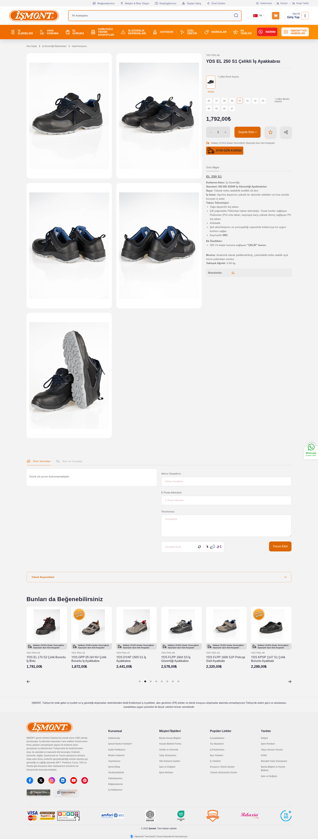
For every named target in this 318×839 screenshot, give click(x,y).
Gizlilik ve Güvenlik (168, 749)
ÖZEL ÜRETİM (192, 32)
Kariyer (284, 3)
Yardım (266, 731)
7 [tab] (173, 681)
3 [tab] (151, 681)
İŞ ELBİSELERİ (25, 32)
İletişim (264, 738)
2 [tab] (145, 681)
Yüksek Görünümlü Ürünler (223, 772)
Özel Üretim (218, 3)
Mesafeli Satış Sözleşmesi (274, 761)
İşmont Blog (114, 767)
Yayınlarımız (114, 761)
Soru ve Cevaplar (71, 461)
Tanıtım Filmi (40, 792)
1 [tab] (140, 681)
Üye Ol (296, 14)
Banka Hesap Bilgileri (170, 738)
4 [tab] (156, 681)
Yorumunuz (167, 511)
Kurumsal (115, 731)
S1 (233, 272)
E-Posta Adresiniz (171, 492)
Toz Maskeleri (217, 744)
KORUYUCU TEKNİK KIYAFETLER (106, 32)
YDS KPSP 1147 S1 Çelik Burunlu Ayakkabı (268, 659)
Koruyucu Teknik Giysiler (222, 767)
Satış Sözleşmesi (167, 755)
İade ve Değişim (167, 767)
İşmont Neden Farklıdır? (120, 744)
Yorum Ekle (280, 546)
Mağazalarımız (106, 3)
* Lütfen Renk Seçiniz (228, 77)
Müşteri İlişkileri (170, 731)
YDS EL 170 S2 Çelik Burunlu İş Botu (46, 659)
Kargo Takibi (302, 3)
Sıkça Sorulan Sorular (272, 749)
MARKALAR (219, 31)
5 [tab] (162, 681)
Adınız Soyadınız (171, 473)
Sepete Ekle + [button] (247, 132)
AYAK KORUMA (53, 32)
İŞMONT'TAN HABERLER (299, 32)
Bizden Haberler (116, 755)
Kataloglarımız (168, 3)
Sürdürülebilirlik (116, 772)
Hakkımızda (266, 3)
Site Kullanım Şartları (169, 761)
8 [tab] (178, 681)
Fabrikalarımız (115, 778)
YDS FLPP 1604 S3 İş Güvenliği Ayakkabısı (175, 659)
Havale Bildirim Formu (170, 744)
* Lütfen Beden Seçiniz (282, 100)
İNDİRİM (270, 31)
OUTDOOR (166, 31)
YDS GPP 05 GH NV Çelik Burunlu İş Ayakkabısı (88, 659)
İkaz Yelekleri (216, 755)
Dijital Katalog (68, 792)
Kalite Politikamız (116, 749)
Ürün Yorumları (41, 461)
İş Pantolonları (217, 749)
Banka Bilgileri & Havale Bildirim (273, 769)
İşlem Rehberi (166, 772)
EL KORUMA (78, 32)
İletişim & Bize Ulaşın (137, 3)
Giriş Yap (293, 17)
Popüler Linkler (220, 731)
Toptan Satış (194, 3)
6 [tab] (167, 681)
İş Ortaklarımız (115, 790)
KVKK (264, 755)
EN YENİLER (246, 32)
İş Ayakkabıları (217, 738)
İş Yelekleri (215, 761)
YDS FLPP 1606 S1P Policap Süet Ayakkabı (225, 659)
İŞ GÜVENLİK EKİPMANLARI (137, 32)
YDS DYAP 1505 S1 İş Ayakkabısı (131, 659)
